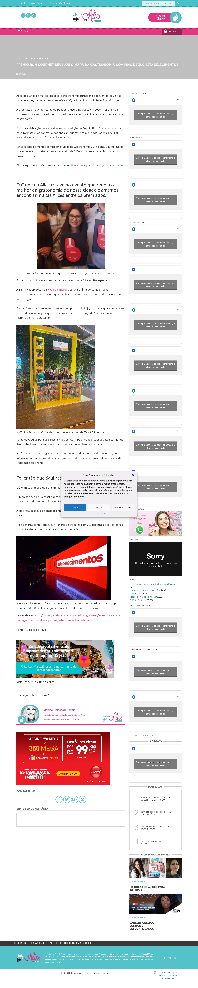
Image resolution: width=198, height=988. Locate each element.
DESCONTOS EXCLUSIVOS (143, 735)
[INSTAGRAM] (28, 15)
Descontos (36, 3)
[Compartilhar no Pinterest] (82, 799)
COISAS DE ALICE (137, 882)
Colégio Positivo (137, 600)
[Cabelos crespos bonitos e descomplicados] (155, 904)
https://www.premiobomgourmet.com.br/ (96, 165)
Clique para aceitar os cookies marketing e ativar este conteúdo (155, 115)
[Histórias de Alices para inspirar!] (155, 868)
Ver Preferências (123, 507)
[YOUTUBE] (33, 15)
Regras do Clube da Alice (142, 597)
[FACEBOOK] (23, 15)
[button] (132, 474)
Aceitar (75, 507)
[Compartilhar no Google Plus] (74, 799)
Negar (99, 507)
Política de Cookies (99, 513)
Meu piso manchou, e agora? (143, 590)
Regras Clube (37, 943)
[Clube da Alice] (92, 15)
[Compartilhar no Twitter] (66, 799)
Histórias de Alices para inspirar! (147, 888)
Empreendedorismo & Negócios (32, 59)
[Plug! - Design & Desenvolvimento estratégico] (168, 975)
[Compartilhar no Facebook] (59, 799)
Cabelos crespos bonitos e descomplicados (141, 926)
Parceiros (173, 31)
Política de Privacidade (58, 3)
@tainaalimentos (58, 289)
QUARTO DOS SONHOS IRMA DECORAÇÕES (155, 813)
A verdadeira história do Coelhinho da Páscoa (152, 584)
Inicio (23, 3)
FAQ (51, 943)
